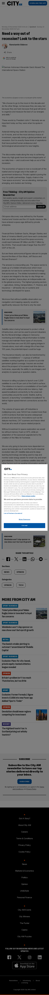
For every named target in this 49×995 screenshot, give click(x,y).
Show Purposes (24, 519)
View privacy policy (28, 496)
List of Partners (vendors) (13, 513)
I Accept (25, 525)
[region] (24, 497)
